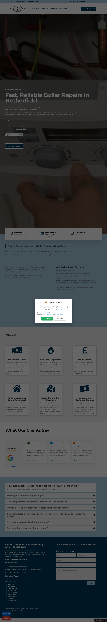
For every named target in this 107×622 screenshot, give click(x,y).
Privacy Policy (49, 314)
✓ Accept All (47, 318)
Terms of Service (59, 314)
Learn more (59, 309)
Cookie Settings (60, 318)
